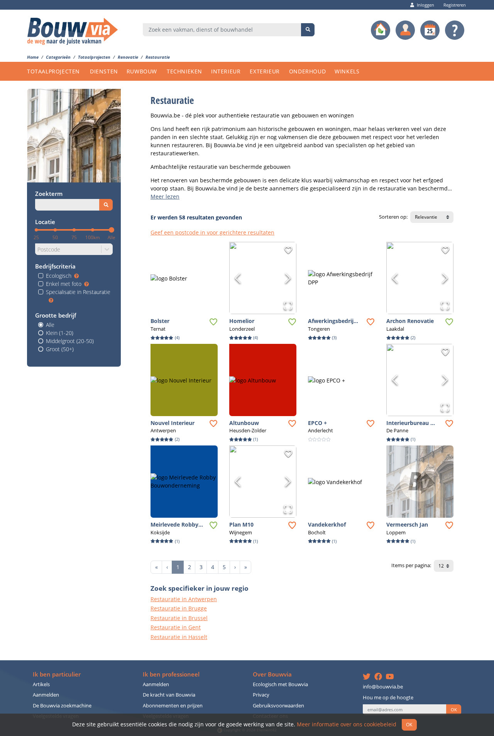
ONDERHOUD (307, 71)
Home (33, 57)
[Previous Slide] (237, 278)
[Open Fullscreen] (287, 305)
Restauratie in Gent (176, 627)
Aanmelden (46, 695)
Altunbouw (244, 423)
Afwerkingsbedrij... (333, 321)
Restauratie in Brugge (179, 608)
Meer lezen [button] (165, 196)
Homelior (241, 321)
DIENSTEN (104, 71)
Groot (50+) (60, 349)
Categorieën (58, 57)
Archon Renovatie (410, 321)
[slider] (111, 230)
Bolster (160, 321)
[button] (184, 278)
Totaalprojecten (94, 57)
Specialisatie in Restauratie (78, 292)
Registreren (454, 5)
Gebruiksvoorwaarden (278, 705)
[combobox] (222, 29)
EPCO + (317, 423)
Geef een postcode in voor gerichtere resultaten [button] (212, 232)
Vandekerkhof (327, 524)
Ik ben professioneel (171, 674)
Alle (50, 324)
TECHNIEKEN (184, 71)
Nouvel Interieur (173, 423)
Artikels (41, 684)
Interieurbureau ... (410, 423)
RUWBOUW (142, 71)
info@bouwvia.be (383, 686)
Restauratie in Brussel (179, 618)
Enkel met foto (63, 283)
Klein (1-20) (59, 333)
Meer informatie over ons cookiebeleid (346, 724)
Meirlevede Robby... (177, 524)
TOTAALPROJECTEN (53, 71)
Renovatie (128, 57)
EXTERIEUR (264, 71)
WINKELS (347, 71)
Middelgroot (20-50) (70, 341)
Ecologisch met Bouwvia (280, 684)
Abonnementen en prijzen (173, 705)
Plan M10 (241, 524)
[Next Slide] (287, 278)
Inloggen (425, 5)
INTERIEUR (225, 71)
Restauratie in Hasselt (179, 637)
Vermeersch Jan (407, 524)
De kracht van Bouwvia (169, 695)
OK (454, 709)
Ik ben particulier (57, 674)
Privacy (261, 695)
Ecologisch (58, 275)
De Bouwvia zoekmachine (62, 705)
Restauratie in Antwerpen (184, 599)
